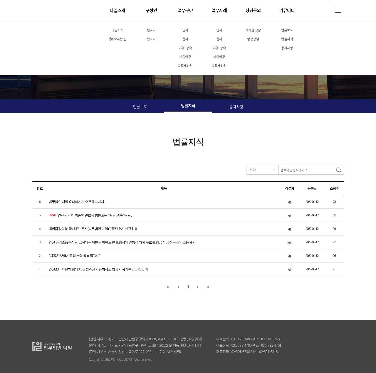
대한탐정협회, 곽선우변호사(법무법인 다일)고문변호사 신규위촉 (93, 229)
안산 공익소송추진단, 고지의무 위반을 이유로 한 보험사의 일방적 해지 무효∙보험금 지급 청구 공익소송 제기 (122, 242)
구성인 (151, 10)
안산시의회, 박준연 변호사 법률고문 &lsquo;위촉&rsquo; (94, 215)
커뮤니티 (287, 10)
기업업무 (185, 56)
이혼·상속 (185, 47)
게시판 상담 (253, 30)
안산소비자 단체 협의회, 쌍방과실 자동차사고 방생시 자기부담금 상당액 (98, 269)
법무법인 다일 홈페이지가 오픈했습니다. (76, 202)
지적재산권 (185, 65)
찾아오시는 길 (117, 39)
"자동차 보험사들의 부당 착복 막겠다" (75, 256)
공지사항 (287, 47)
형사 (185, 39)
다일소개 (117, 10)
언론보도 (287, 30)
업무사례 (219, 10)
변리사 (151, 39)
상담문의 (253, 10)
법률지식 (287, 39)
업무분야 (185, 10)
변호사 (151, 30)
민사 (185, 30)
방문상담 (253, 39)
